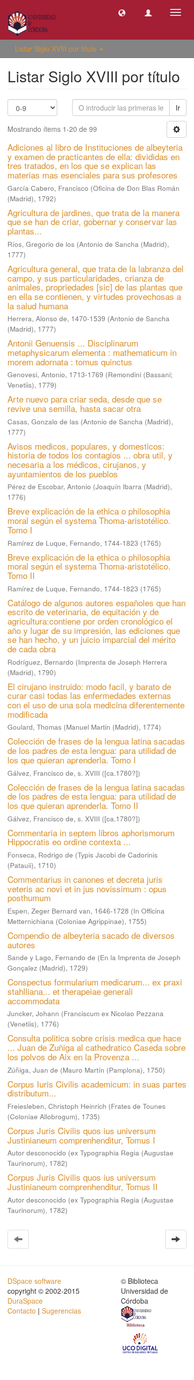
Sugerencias (61, 1311)
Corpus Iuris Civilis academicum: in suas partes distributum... (97, 1088)
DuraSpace (25, 1301)
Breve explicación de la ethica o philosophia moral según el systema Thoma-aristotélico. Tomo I (89, 520)
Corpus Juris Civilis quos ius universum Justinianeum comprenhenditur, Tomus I (81, 1135)
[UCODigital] (141, 1342)
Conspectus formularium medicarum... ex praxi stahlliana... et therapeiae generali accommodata (94, 991)
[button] (122, 12)
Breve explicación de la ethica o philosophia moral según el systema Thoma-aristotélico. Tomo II (89, 566)
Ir (178, 108)
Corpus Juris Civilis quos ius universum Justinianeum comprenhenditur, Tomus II (82, 1182)
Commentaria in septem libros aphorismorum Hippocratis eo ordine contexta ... (91, 837)
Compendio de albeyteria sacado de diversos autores (91, 940)
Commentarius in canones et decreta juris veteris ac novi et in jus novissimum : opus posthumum (87, 888)
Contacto (21, 1311)
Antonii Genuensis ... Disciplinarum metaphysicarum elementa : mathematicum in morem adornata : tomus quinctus (92, 352)
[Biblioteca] (137, 1317)
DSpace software (34, 1281)
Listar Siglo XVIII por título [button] (56, 49)
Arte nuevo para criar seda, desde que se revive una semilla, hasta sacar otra (84, 403)
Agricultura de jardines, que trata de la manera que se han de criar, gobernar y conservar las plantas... (93, 221)
